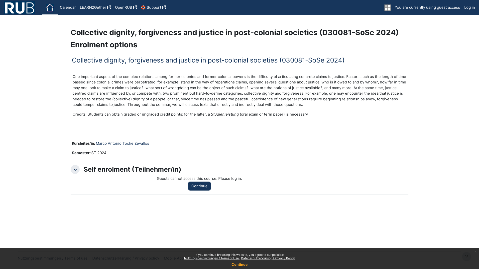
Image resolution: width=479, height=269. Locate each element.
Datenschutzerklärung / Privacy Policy (268, 258)
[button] (75, 169)
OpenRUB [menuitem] (123, 7)
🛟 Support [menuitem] (151, 7)
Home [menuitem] (50, 7)
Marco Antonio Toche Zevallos (122, 143)
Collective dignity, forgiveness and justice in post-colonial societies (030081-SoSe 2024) (208, 60)
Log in (469, 7)
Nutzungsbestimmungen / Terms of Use (212, 258)
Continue (239, 264)
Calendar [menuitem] (68, 7)
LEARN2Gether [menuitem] (93, 7)
